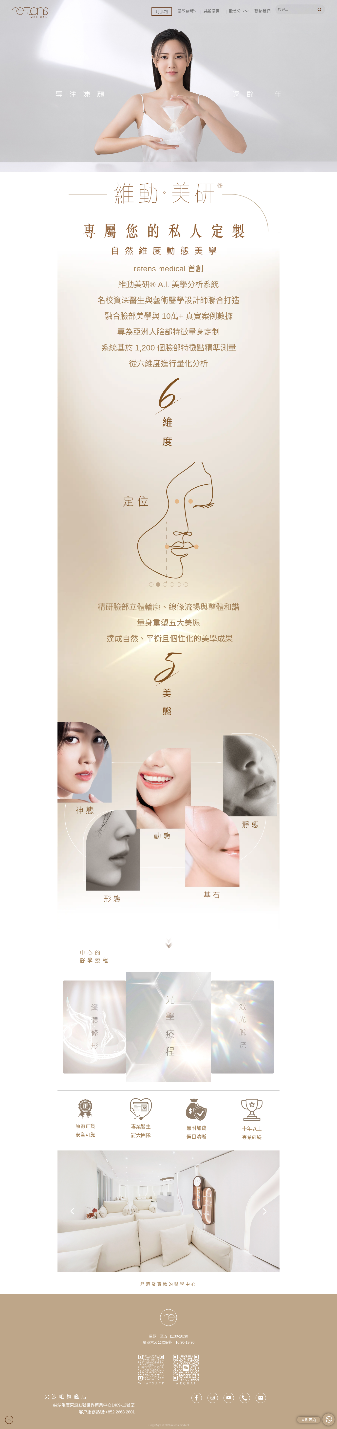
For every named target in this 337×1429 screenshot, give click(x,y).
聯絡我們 (262, 11)
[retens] (30, 11)
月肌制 (162, 11)
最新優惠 (211, 11)
